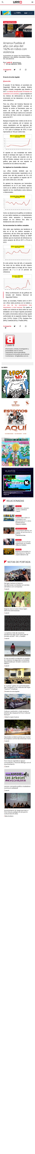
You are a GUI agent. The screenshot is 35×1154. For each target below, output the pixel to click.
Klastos (10, 471)
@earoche (7, 81)
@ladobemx (17, 63)
